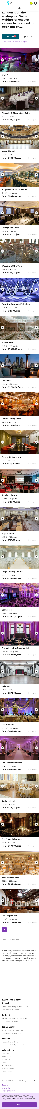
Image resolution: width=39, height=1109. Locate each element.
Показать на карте (20, 42)
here (29, 1097)
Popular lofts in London (10, 1010)
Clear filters (7, 42)
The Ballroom (8, 725)
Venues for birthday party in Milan (14, 1018)
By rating (29, 36)
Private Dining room (11, 457)
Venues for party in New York (12, 1030)
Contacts (5, 1054)
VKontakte (6, 1088)
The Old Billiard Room (12, 763)
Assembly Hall (8, 151)
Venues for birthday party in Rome (14, 1045)
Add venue (6, 1059)
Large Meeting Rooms (12, 572)
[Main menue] (3, 3)
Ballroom (6, 686)
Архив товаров (8, 1068)
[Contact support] (35, 3)
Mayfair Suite (8, 534)
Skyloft (5, 75)
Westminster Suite (10, 878)
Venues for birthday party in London (15, 1007)
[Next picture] (2, 60)
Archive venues (7, 1065)
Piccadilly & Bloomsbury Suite (16, 113)
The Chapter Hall (9, 916)
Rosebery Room (9, 495)
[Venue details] (19, 60)
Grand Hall (6, 610)
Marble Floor (8, 343)
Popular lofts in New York (11, 1033)
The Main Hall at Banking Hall (15, 648)
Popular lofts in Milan (10, 1021)
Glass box (6, 381)
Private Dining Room (11, 419)
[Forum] (31, 3)
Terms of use (6, 1057)
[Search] (11, 3)
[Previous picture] (36, 60)
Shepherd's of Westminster (14, 190)
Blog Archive (7, 1071)
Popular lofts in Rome (10, 1042)
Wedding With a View (12, 266)
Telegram (5, 1085)
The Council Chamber (12, 839)
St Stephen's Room (10, 228)
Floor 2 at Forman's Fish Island (16, 304)
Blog (4, 1062)
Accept (19, 1105)
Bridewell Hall (8, 801)
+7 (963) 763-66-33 (8, 1091)
